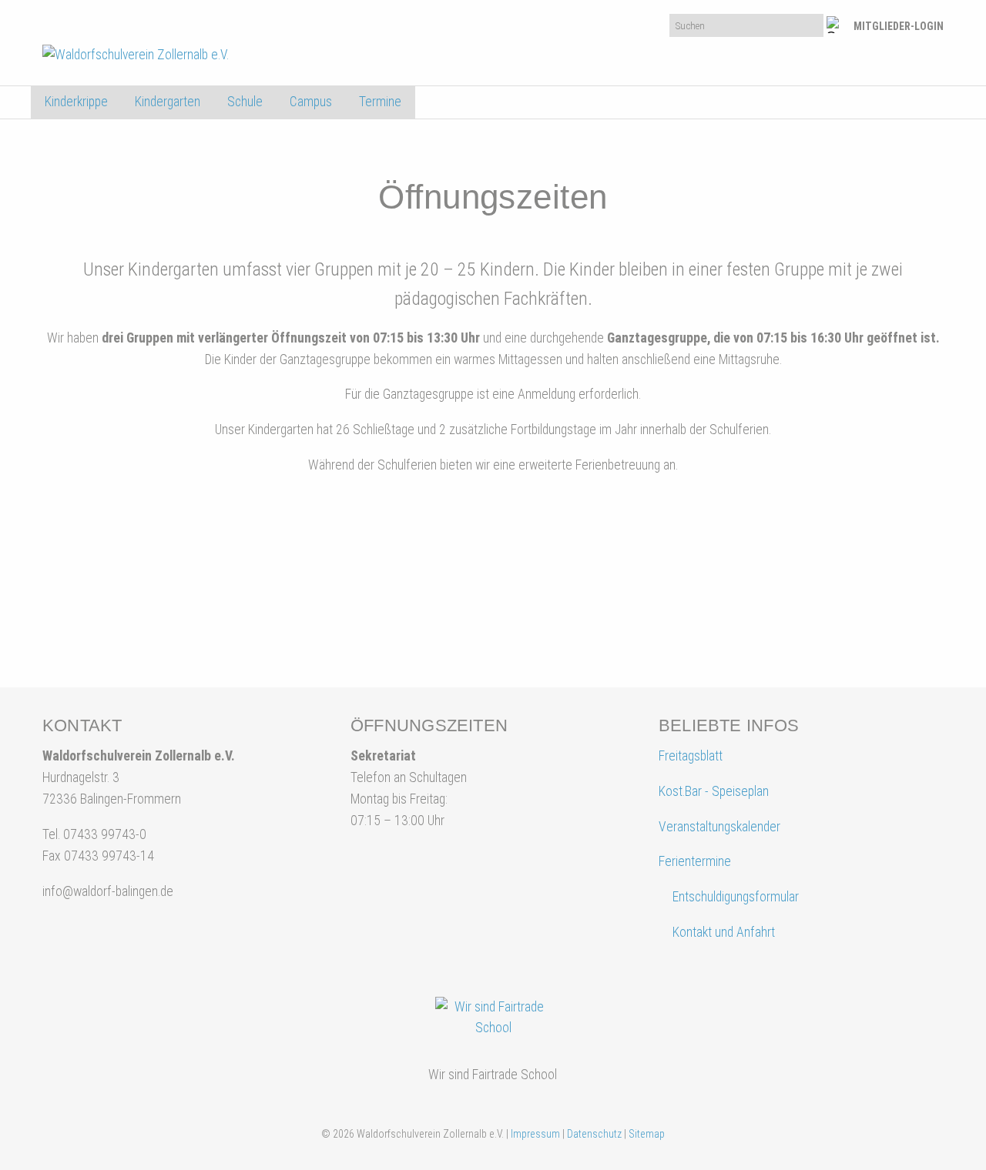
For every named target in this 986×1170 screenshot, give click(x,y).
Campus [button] (311, 101)
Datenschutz (594, 1134)
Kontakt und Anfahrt (722, 932)
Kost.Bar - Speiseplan (714, 791)
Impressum (535, 1134)
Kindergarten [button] (167, 101)
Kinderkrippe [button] (76, 101)
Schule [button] (245, 101)
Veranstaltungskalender (719, 826)
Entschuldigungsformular (735, 896)
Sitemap (647, 1134)
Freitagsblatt (691, 756)
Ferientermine (695, 861)
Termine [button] (380, 101)
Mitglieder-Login (899, 26)
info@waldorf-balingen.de (107, 891)
